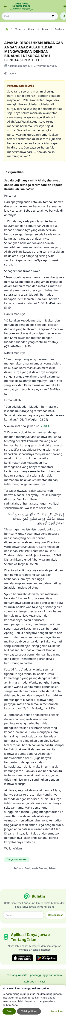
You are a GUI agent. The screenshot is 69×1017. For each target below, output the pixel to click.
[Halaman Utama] (6, 29)
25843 (45, 426)
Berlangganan (55, 914)
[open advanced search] (52, 16)
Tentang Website (17, 975)
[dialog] (33, 1001)
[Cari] (64, 16)
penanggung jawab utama (46, 975)
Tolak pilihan (29, 1011)
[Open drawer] (65, 6)
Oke (9, 1011)
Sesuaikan (56, 1011)
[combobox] (27, 16)
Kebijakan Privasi (34, 981)
